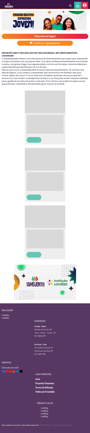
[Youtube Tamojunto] (10, 371)
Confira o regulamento (47, 43)
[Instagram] (14, 371)
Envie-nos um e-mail (10, 367)
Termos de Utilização (44, 387)
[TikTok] (21, 371)
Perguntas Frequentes (44, 383)
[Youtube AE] (7, 371)
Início (37, 379)
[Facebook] (4, 371)
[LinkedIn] (17, 371)
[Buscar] (70, 5)
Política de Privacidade (45, 391)
